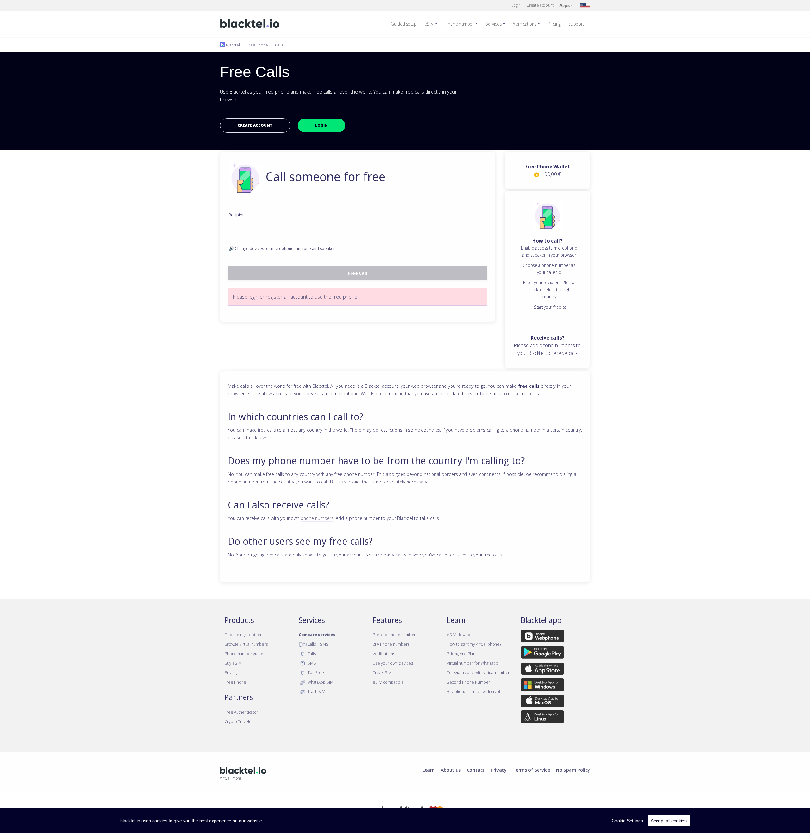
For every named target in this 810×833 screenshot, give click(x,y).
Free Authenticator (241, 712)
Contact (476, 770)
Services (493, 24)
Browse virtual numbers (246, 644)
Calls (279, 45)
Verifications (524, 24)
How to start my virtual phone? (474, 644)
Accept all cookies (669, 820)
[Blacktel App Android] (542, 653)
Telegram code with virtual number (478, 672)
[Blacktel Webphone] (542, 637)
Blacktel (232, 45)
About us (451, 770)
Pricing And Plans (462, 653)
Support (576, 24)
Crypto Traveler (239, 721)
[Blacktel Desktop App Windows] (542, 686)
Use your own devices (393, 663)
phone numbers (317, 518)
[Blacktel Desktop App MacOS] (542, 702)
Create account (540, 5)
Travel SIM (382, 672)
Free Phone (257, 45)
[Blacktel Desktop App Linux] (542, 718)
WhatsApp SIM (320, 682)
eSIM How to (458, 634)
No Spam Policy (573, 770)
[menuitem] (406, 24)
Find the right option (243, 634)
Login (516, 5)
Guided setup (404, 24)
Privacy (499, 770)
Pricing (554, 24)
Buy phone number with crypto (475, 691)
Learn (428, 770)
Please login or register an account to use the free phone (295, 296)
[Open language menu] (585, 5)
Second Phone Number (468, 682)
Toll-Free (315, 672)
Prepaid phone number (394, 634)
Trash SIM (316, 691)
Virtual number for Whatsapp (472, 663)
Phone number (459, 24)
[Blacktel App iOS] (542, 670)
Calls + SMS (317, 644)
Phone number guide (244, 653)
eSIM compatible (388, 682)
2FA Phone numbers (391, 644)
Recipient (237, 215)
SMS (311, 663)
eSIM (429, 24)
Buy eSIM (233, 663)
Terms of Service (531, 770)
